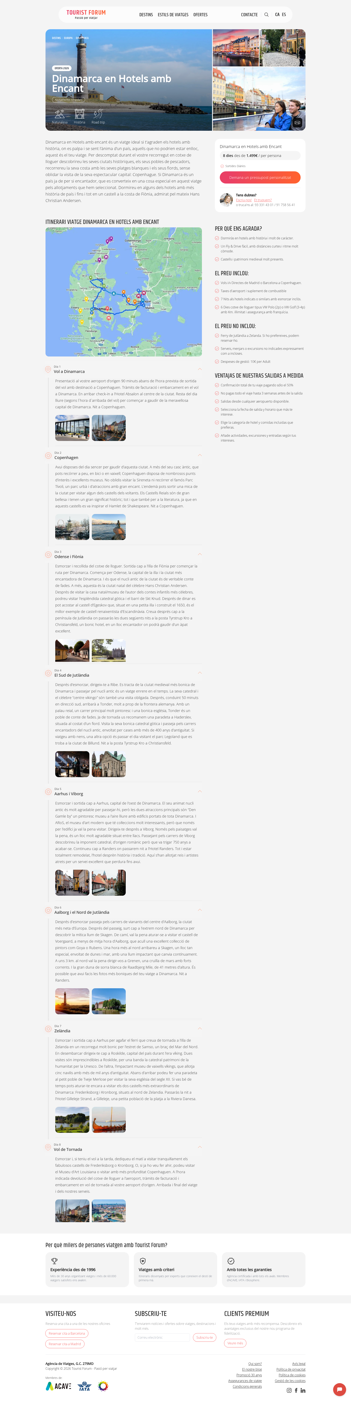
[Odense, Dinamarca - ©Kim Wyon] (72, 652)
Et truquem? (263, 200)
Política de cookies (292, 1375)
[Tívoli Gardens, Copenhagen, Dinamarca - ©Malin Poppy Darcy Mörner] (72, 527)
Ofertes (200, 14)
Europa (68, 38)
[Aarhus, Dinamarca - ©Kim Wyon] (72, 883)
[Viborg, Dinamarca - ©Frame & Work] (109, 883)
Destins (146, 14)
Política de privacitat (291, 1369)
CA (277, 14)
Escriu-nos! (244, 200)
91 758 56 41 (285, 205)
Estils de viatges (173, 14)
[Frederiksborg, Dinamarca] (72, 1120)
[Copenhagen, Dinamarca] (259, 99)
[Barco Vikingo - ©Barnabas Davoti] (109, 1120)
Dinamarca (82, 38)
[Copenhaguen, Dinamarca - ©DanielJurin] (109, 428)
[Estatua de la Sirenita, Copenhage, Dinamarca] (109, 527)
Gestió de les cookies (290, 1380)
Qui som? (255, 1363)
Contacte (249, 14)
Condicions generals (247, 1386)
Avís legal (299, 1363)
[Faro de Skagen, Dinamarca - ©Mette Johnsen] (72, 1001)
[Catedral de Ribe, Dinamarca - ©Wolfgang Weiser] (109, 764)
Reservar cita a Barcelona (67, 1333)
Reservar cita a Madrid (65, 1344)
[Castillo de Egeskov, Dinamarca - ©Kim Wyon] (109, 652)
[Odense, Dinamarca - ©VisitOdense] (283, 47)
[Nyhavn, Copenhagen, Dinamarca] (236, 47)
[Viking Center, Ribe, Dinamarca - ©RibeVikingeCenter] (72, 764)
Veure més (235, 1343)
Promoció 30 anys (249, 1375)
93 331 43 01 (264, 205)
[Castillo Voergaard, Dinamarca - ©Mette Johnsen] (109, 1001)
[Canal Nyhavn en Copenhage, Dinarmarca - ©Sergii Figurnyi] (109, 1212)
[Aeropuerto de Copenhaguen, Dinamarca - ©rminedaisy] (72, 428)
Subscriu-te (204, 1337)
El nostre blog (252, 1369)
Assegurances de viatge (245, 1380)
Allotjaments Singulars (68, 100)
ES (284, 14)
